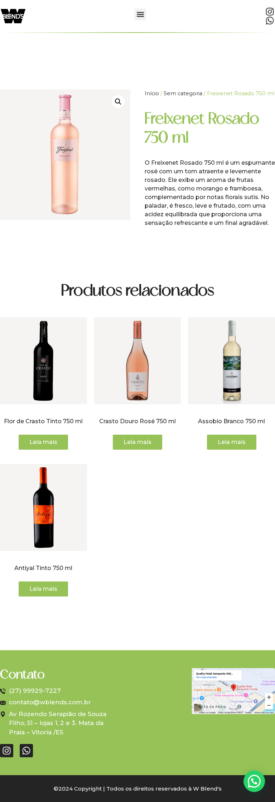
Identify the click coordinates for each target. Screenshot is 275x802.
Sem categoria (183, 93)
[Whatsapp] (269, 20)
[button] (140, 14)
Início (152, 93)
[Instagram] (269, 11)
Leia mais (43, 442)
